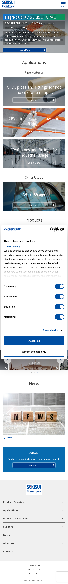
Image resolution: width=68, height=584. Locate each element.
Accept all (34, 340)
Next (60, 360)
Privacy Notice (34, 565)
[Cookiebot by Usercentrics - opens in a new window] (49, 229)
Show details (50, 330)
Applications (10, 510)
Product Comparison (15, 518)
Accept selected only (34, 351)
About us (8, 543)
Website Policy (34, 573)
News (6, 535)
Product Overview (13, 502)
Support (8, 526)
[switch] (59, 296)
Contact (8, 551)
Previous (7, 360)
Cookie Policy (12, 246)
